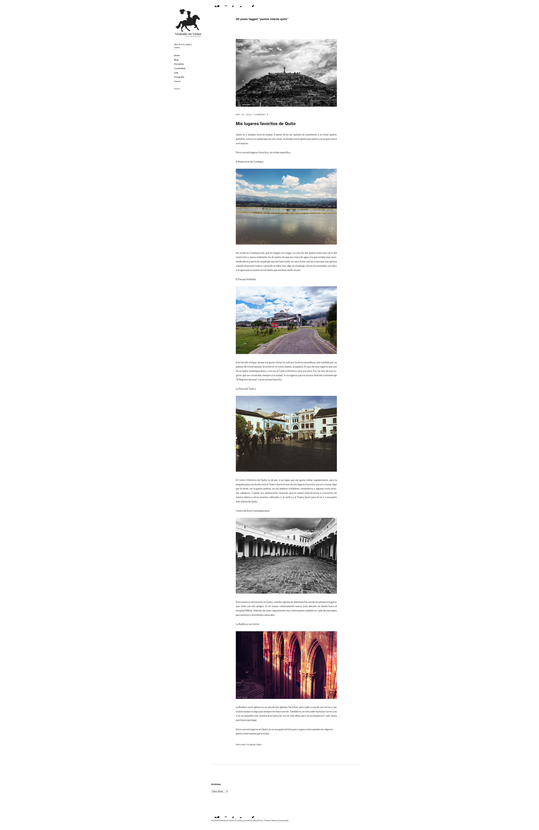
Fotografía (179, 77)
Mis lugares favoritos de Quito (266, 123)
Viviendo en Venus (188, 23)
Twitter (213, 3)
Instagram (228, 3)
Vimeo (243, 3)
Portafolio (179, 64)
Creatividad (179, 68)
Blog (176, 60)
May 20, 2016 (243, 114)
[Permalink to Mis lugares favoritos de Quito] (286, 105)
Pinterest (250, 3)
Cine (176, 72)
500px (235, 3)
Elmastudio (284, 820)
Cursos (177, 81)
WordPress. (258, 820)
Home (177, 55)
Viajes (259, 744)
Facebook (220, 3)
